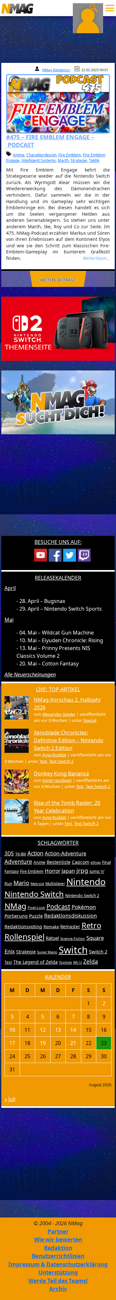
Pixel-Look (36, 907)
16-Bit (20, 854)
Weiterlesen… (96, 258)
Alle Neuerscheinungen (30, 674)
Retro (91, 925)
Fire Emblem (69, 155)
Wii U (77, 962)
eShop (96, 862)
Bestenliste (59, 862)
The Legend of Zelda (35, 962)
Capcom (80, 862)
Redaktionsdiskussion (70, 915)
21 (73, 1043)
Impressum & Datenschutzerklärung (58, 1264)
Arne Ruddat (54, 755)
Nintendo (86, 881)
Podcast (58, 906)
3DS (9, 853)
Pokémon (84, 907)
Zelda (90, 961)
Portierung (16, 916)
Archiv (58, 1289)
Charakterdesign (41, 155)
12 (43, 1029)
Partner (58, 1231)
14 (73, 1029)
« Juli (10, 1099)
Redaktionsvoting (23, 926)
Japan (68, 870)
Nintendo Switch (34, 894)
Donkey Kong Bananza (61, 773)
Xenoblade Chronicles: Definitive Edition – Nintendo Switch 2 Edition (68, 740)
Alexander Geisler (58, 714)
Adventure (18, 861)
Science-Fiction (72, 938)
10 (12, 1029)
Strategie (79, 160)
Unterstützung (58, 1272)
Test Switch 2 (61, 761)
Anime (18, 155)
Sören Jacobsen (57, 780)
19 (43, 1043)
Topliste (65, 962)
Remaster (70, 927)
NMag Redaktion (56, 69)
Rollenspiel (24, 936)
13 (58, 1029)
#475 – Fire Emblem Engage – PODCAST (50, 140)
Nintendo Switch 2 (82, 895)
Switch (73, 949)
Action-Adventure (65, 853)
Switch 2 (98, 951)
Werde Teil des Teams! (58, 1281)
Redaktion (58, 1248)
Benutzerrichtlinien (58, 1256)
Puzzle (36, 916)
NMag (15, 906)
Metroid (37, 883)
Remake (51, 927)
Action (35, 853)
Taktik (94, 160)
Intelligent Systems (39, 160)
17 (12, 1043)
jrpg (82, 870)
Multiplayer (55, 883)
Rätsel (52, 938)
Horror (52, 870)
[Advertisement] (58, 489)
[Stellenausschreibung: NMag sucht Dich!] (58, 401)
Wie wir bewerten (58, 1239)
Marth (63, 160)
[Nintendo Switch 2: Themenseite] (58, 328)
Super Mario (47, 952)
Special (89, 720)
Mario (21, 883)
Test (43, 761)
